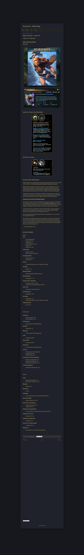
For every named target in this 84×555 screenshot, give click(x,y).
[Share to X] (39, 436)
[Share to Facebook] (40, 436)
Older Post (59, 439)
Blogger (44, 525)
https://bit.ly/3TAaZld (29, 215)
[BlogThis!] (38, 436)
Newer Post (25, 439)
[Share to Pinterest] (41, 436)
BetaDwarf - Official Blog (31, 26)
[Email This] (37, 436)
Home (42, 439)
